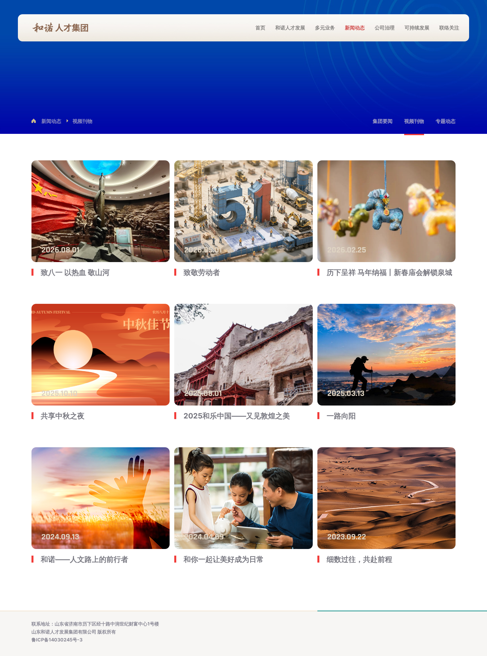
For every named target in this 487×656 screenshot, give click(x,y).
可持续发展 (417, 28)
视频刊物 (82, 121)
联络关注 (449, 28)
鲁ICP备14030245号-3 (56, 639)
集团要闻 (383, 121)
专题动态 (446, 121)
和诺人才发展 (290, 28)
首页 (260, 28)
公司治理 (385, 28)
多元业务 (325, 28)
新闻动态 (355, 28)
